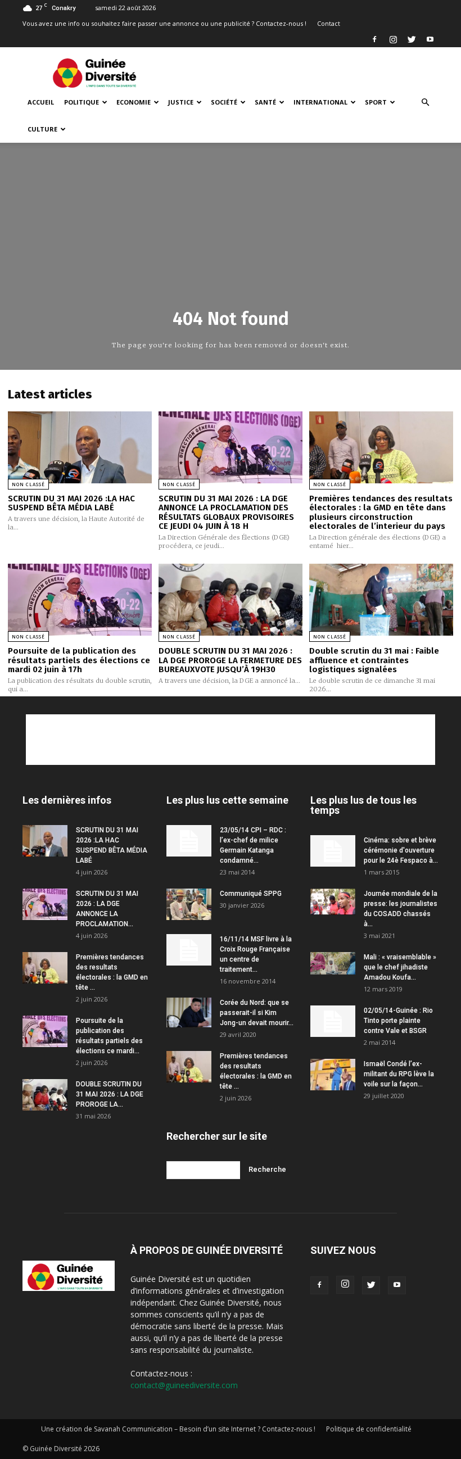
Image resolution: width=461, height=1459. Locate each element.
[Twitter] (411, 39)
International (320, 102)
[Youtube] (430, 39)
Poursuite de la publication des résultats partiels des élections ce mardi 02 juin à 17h (79, 660)
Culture (42, 129)
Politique (81, 102)
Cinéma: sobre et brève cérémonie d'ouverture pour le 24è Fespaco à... (401, 850)
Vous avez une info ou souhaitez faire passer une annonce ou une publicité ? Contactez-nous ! (164, 23)
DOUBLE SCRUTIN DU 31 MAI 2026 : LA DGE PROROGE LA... (109, 1094)
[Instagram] (393, 39)
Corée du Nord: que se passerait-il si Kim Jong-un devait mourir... (256, 1013)
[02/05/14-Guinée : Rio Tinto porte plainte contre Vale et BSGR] (332, 1021)
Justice (180, 102)
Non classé (28, 484)
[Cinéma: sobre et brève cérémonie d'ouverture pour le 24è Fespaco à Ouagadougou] (332, 851)
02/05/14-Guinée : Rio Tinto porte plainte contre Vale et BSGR (398, 1021)
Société (224, 102)
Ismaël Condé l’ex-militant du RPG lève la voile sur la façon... (399, 1074)
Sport (376, 102)
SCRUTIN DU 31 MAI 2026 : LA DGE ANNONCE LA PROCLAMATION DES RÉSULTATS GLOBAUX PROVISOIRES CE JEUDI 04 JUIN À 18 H (226, 512)
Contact (328, 23)
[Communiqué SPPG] (188, 904)
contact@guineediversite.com (184, 1385)
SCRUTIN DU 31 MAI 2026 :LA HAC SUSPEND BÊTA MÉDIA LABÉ (71, 503)
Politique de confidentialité (369, 1429)
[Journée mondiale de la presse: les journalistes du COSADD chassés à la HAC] (332, 902)
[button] (425, 102)
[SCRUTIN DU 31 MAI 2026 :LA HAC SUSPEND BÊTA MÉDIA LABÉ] (80, 447)
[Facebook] (374, 39)
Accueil (41, 102)
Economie (133, 102)
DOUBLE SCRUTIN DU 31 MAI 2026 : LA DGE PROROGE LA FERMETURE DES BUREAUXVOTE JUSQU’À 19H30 (230, 660)
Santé (265, 102)
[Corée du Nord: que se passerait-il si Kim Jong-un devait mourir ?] (188, 1012)
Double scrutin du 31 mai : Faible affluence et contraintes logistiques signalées (374, 660)
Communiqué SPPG (251, 894)
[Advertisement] (306, 72)
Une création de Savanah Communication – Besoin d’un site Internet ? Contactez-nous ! (178, 1429)
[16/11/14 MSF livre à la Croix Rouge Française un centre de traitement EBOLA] (188, 950)
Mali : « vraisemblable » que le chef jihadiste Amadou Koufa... (400, 967)
